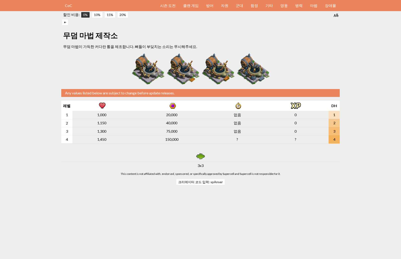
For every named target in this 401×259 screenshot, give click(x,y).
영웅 (284, 5)
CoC (68, 5)
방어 (209, 5)
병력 (299, 5)
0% (85, 15)
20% (123, 15)
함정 (254, 5)
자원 (224, 5)
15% (110, 15)
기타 (269, 5)
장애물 (330, 5)
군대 (239, 5)
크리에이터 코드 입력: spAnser (200, 182)
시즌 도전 (168, 5)
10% (97, 15)
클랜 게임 (191, 5)
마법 (313, 5)
